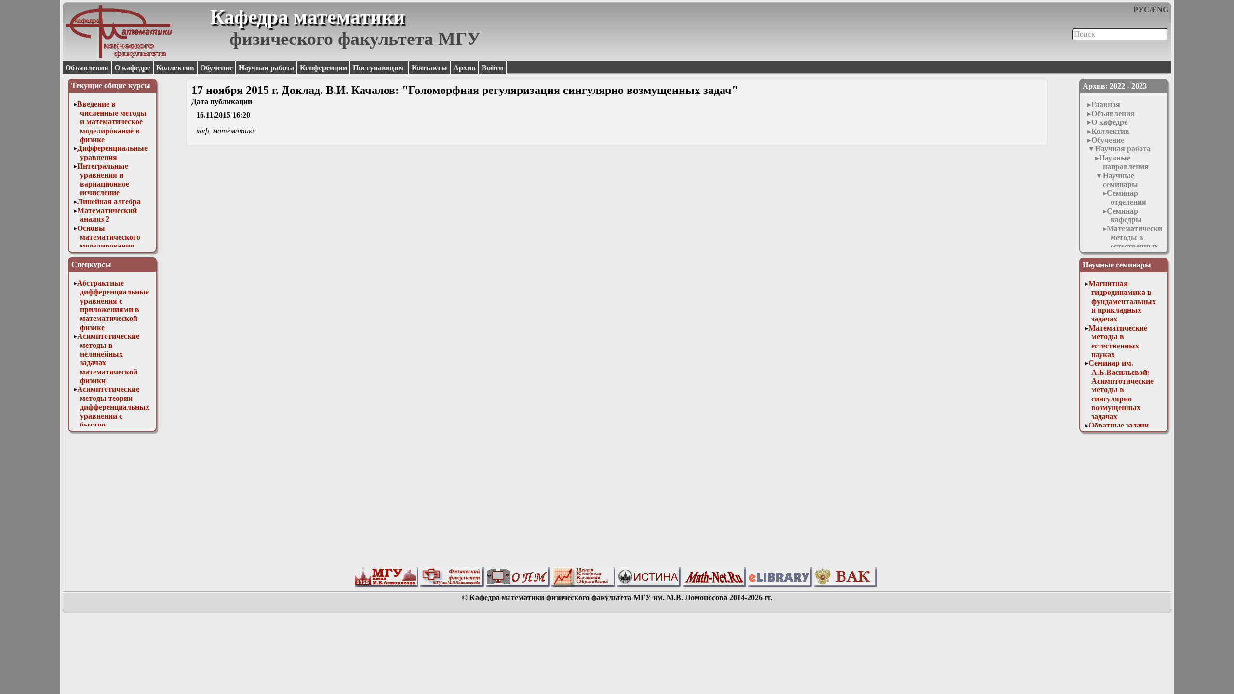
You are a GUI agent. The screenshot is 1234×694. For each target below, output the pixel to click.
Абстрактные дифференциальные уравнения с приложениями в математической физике (113, 305)
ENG (1160, 9)
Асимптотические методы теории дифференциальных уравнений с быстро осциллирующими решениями (113, 415)
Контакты (429, 68)
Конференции (323, 68)
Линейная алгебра (109, 202)
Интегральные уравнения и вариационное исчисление (103, 179)
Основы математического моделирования (108, 237)
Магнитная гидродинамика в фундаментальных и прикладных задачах (1122, 301)
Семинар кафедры (1124, 215)
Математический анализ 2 (107, 214)
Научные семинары (1120, 180)
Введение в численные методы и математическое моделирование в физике (112, 122)
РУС (1141, 9)
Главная (1105, 104)
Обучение (216, 68)
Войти (492, 68)
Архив (464, 68)
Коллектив (175, 68)
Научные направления (1124, 162)
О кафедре (132, 68)
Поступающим (379, 68)
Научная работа (266, 68)
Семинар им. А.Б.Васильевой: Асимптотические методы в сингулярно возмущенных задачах (1121, 389)
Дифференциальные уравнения (112, 152)
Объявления (86, 68)
